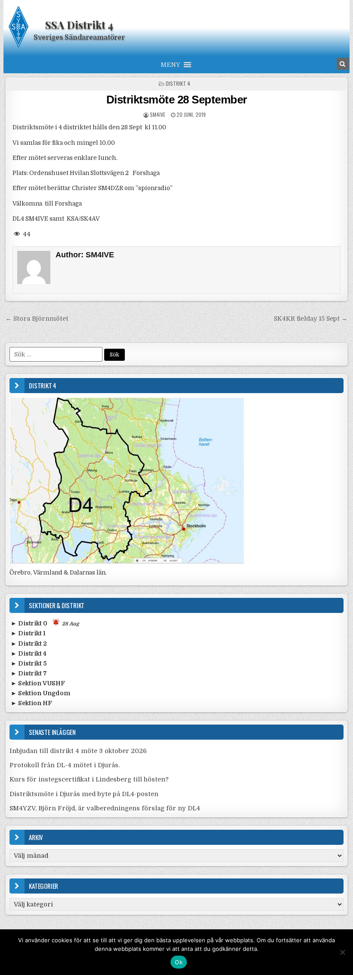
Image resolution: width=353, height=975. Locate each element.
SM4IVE (157, 114)
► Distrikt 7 (29, 673)
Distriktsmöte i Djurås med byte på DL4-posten (83, 794)
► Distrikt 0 (45, 623)
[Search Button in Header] (343, 64)
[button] (170, 64)
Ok (179, 962)
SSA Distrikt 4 (79, 24)
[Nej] (342, 952)
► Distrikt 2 (29, 643)
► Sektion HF (31, 703)
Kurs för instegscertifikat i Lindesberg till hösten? (89, 779)
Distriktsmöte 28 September (176, 99)
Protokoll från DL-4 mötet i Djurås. (64, 765)
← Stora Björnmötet (37, 318)
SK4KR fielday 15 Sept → (310, 318)
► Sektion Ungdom (40, 693)
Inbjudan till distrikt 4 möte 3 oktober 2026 (78, 750)
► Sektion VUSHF (38, 683)
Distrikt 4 (178, 83)
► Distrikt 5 (28, 663)
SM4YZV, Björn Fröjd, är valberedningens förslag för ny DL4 (104, 808)
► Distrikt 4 (28, 653)
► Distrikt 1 (28, 633)
